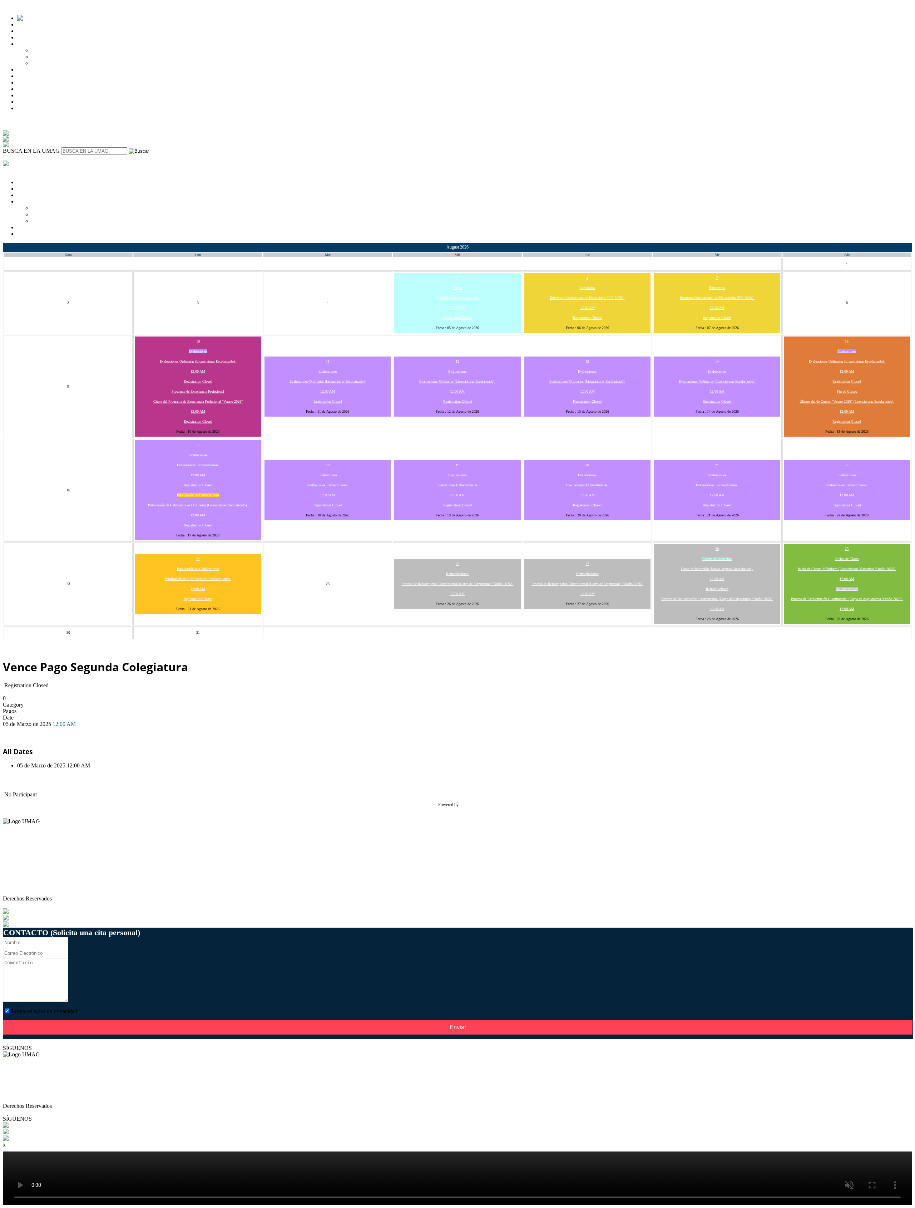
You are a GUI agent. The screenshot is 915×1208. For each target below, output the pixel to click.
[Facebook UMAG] (26, 1125)
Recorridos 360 (34, 95)
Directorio (14, 873)
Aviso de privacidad (25, 892)
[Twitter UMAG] (22, 1132)
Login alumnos (34, 108)
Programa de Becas (53, 63)
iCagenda (468, 804)
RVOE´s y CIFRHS (40, 82)
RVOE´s (13, 886)
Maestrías (28, 31)
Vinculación (30, 89)
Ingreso (25, 44)
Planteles (27, 76)
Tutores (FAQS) (21, 860)
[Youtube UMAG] (24, 1138)
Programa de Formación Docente (40, 879)
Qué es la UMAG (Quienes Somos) (43, 866)
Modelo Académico (39, 70)
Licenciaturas (32, 24)
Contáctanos (31, 102)
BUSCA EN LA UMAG (31, 151)
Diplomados (31, 37)
